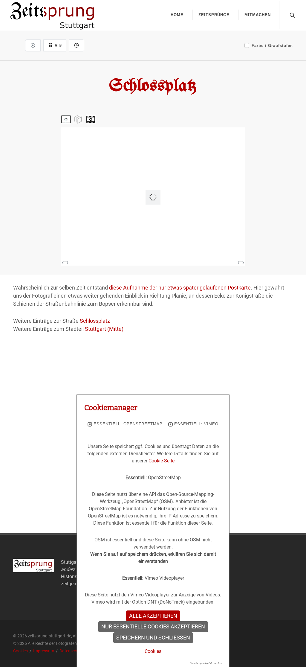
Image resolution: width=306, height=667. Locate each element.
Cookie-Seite (162, 461)
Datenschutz (71, 650)
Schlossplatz (95, 321)
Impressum (44, 650)
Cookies (21, 650)
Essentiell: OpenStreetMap (128, 424)
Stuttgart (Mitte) (104, 329)
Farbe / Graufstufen (272, 45)
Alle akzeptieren (153, 616)
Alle (57, 45)
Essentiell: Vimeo (196, 424)
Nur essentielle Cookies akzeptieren (153, 627)
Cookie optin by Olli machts (205, 663)
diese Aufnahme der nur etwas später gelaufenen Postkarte (180, 287)
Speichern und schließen (153, 638)
